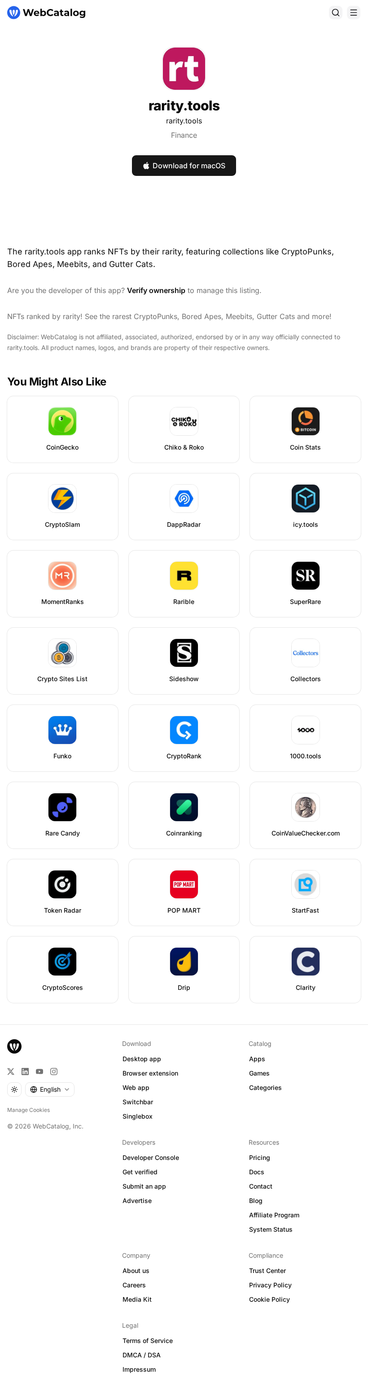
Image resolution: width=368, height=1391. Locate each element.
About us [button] (136, 1270)
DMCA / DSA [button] (142, 1355)
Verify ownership (156, 290)
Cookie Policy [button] (269, 1299)
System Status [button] (271, 1229)
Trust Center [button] (267, 1270)
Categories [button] (265, 1087)
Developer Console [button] (151, 1157)
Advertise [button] (137, 1200)
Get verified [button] (140, 1172)
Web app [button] (136, 1087)
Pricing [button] (259, 1157)
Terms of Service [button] (148, 1340)
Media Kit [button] (137, 1299)
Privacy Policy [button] (270, 1285)
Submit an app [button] (144, 1186)
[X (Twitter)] (10, 1071)
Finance (184, 135)
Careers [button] (134, 1285)
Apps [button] (257, 1059)
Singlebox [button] (138, 1116)
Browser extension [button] (150, 1073)
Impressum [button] (139, 1369)
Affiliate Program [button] (274, 1215)
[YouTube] (39, 1071)
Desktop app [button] (142, 1059)
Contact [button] (260, 1186)
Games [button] (259, 1073)
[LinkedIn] (25, 1071)
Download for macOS (189, 165)
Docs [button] (256, 1172)
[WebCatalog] (14, 1046)
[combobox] (49, 1089)
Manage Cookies (28, 1110)
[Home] (46, 12)
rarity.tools (184, 120)
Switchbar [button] (138, 1102)
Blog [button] (256, 1200)
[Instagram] (53, 1071)
